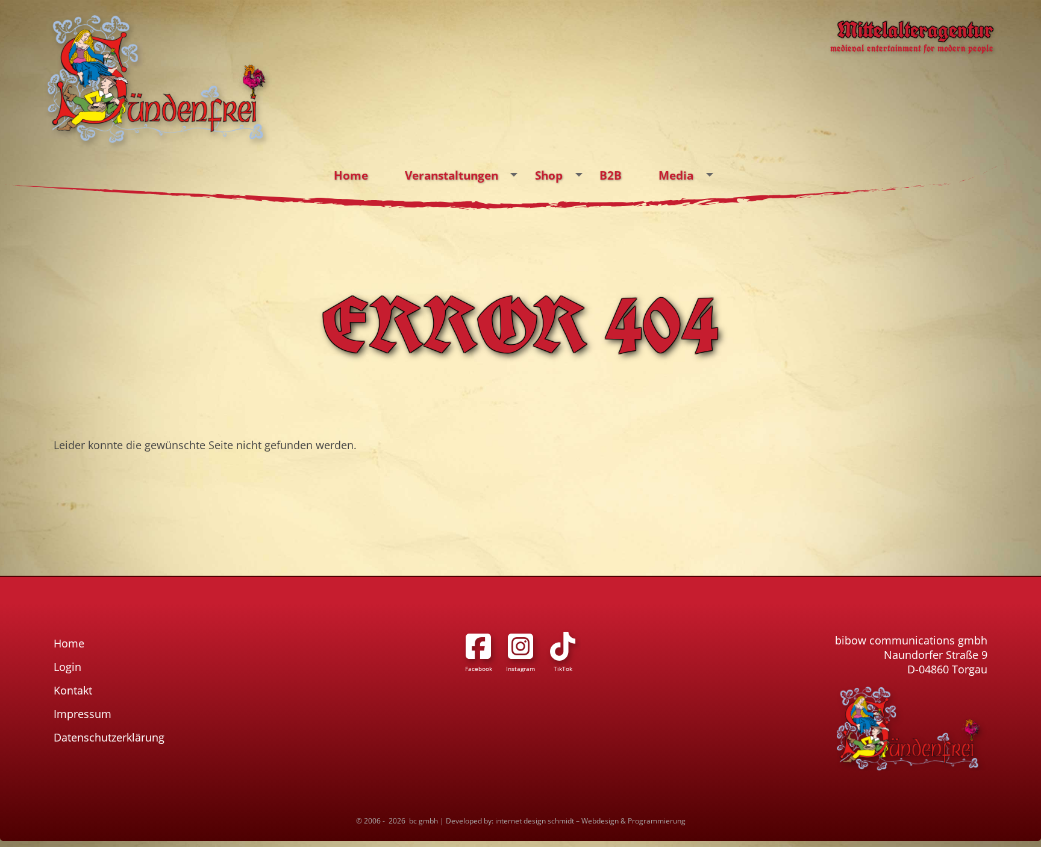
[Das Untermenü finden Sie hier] (514, 175)
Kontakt (73, 690)
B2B (610, 175)
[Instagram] (520, 646)
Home (351, 175)
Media (675, 175)
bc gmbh (423, 821)
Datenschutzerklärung (109, 737)
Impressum (82, 714)
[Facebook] (478, 646)
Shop (549, 175)
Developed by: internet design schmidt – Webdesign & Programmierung (566, 821)
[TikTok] (563, 646)
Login (67, 667)
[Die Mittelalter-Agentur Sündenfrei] (157, 79)
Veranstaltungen (451, 175)
